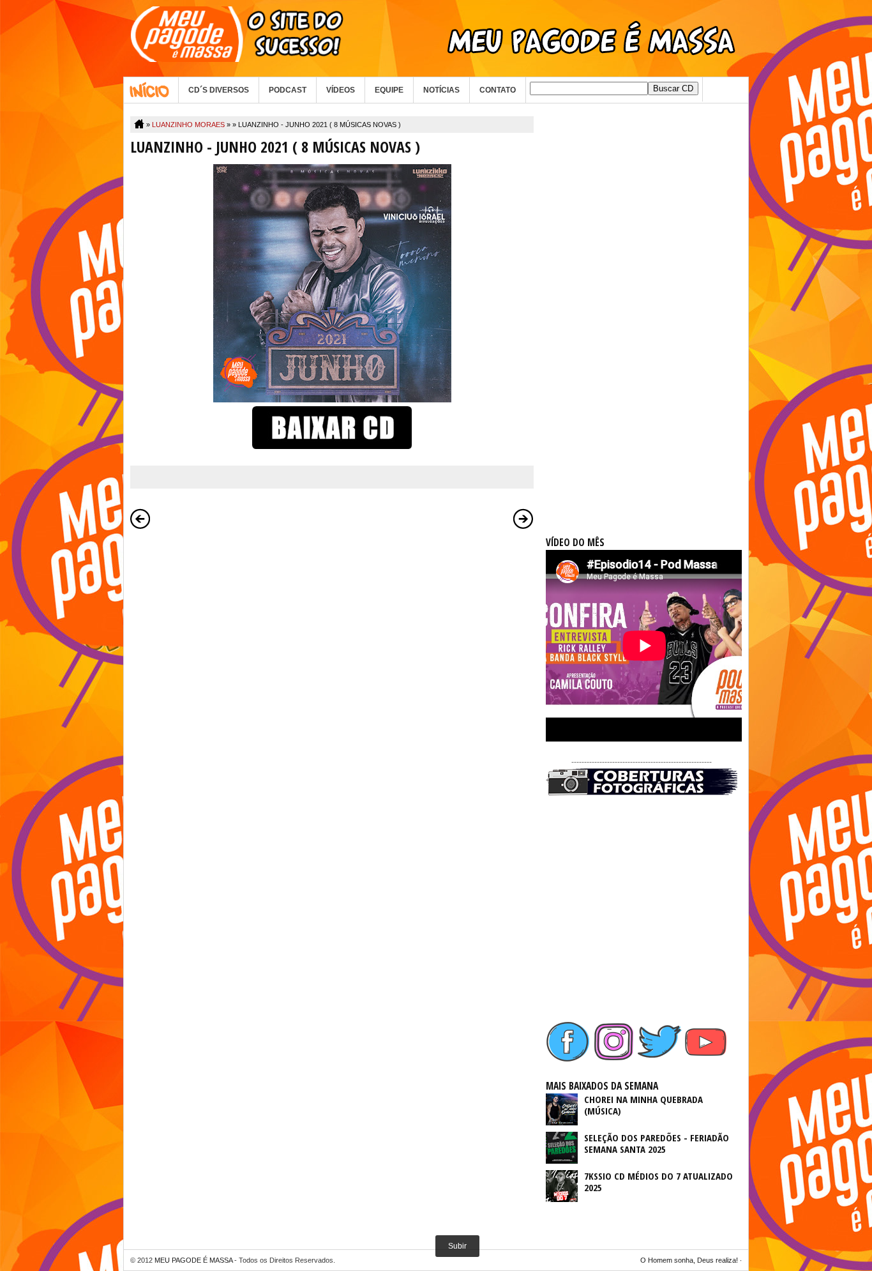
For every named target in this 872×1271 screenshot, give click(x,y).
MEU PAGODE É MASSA (193, 1260)
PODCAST (287, 90)
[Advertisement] (641, 307)
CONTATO (497, 90)
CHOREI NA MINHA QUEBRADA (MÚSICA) (643, 1105)
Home (151, 90)
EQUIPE (389, 90)
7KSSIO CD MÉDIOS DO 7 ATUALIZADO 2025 (658, 1181)
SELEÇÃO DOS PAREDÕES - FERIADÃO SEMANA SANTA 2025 (656, 1143)
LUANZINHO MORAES (188, 124)
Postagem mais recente (140, 518)
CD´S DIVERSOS (218, 90)
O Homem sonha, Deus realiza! (689, 1260)
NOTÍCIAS (441, 90)
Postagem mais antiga (523, 518)
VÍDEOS (340, 90)
